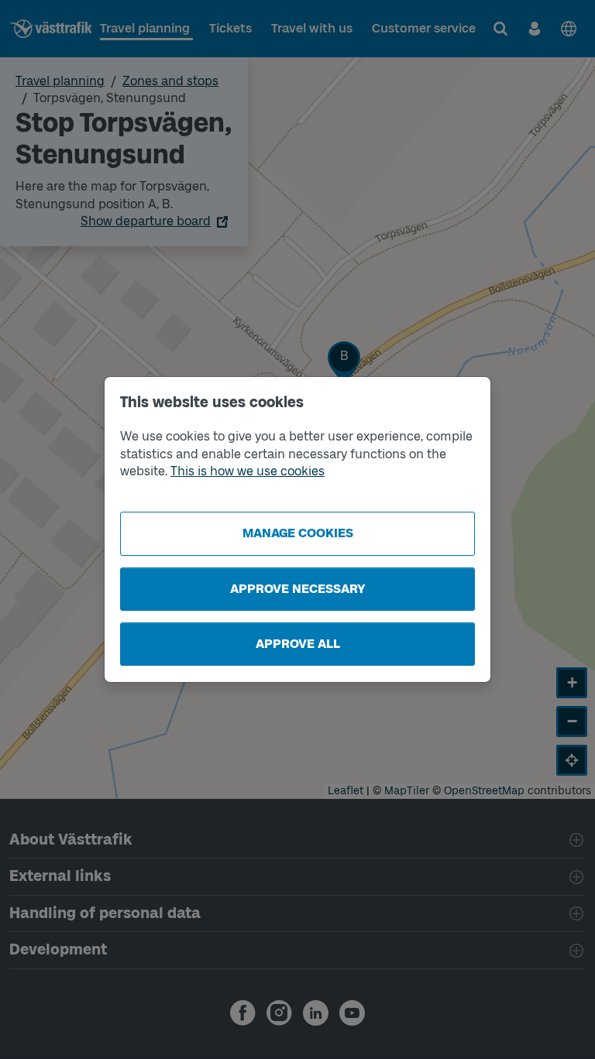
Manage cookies (297, 533)
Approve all (298, 643)
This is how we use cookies (247, 471)
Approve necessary (298, 588)
